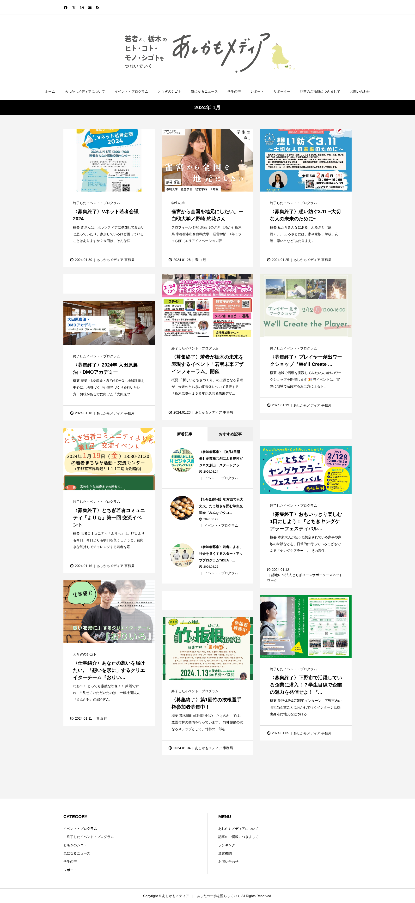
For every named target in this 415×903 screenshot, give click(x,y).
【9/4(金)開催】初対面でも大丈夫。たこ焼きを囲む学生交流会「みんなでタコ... (221, 506)
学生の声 (234, 91)
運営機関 (225, 853)
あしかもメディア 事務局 (115, 260)
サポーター (282, 91)
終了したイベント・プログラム (96, 203)
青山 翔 (200, 260)
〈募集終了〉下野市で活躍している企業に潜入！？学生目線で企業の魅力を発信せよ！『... (306, 685)
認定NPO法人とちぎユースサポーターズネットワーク (304, 577)
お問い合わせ (360, 91)
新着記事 (184, 434)
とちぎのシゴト (169, 91)
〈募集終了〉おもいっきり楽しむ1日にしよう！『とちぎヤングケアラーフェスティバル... (306, 521)
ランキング (226, 845)
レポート (257, 91)
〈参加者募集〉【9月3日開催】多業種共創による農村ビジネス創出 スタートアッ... (221, 458)
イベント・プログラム (131, 91)
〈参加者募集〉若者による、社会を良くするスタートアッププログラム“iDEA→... (221, 553)
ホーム (50, 91)
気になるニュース (204, 91)
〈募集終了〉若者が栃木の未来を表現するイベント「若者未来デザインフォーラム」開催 (207, 364)
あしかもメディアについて (85, 91)
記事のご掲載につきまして (320, 91)
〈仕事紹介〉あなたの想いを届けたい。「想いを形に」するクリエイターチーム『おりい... (109, 670)
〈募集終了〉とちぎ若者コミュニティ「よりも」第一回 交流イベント (109, 517)
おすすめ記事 (230, 434)
